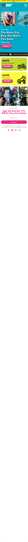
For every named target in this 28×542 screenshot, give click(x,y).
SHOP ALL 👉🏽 (7, 46)
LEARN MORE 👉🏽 (8, 66)
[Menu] (25, 5)
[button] (11, 27)
